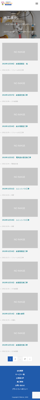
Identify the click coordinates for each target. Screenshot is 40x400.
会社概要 (20, 371)
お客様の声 (20, 378)
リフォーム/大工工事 (17, 70)
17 (25, 359)
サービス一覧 (20, 374)
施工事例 (20, 382)
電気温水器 (14, 163)
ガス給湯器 (14, 101)
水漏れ (13, 320)
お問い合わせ (20, 385)
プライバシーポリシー (20, 389)
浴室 (12, 195)
